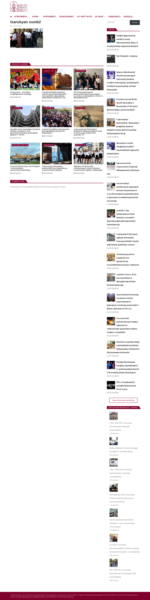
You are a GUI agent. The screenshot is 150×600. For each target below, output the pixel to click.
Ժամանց (128, 17)
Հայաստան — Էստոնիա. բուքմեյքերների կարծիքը (20, 93)
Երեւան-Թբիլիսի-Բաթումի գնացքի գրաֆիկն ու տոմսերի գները (123, 449)
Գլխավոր (15, 70)
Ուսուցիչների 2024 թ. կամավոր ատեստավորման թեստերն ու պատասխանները (122, 498)
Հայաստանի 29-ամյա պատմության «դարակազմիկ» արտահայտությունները (25, 168)
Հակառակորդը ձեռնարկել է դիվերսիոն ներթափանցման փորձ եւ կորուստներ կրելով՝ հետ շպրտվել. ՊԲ (88, 132)
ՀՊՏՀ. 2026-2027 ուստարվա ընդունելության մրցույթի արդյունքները (120, 426)
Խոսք (35, 17)
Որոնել (134, 22)
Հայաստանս (114, 17)
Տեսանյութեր (66, 17)
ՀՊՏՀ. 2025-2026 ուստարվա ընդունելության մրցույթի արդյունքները (120, 473)
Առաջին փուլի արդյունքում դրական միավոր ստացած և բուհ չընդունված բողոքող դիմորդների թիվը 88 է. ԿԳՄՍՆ (25, 132)
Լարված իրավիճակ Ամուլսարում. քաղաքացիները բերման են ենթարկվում (56, 131)
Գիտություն (49, 17)
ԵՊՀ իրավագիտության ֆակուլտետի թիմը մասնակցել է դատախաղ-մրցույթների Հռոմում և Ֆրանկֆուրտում (88, 95)
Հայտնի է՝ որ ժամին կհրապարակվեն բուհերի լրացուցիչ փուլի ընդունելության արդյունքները (124, 548)
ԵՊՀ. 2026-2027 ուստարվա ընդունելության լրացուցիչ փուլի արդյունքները (122, 573)
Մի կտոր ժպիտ (23, 145)
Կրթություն (20, 17)
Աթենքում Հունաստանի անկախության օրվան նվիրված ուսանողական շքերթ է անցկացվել (88, 168)
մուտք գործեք (27, 187)
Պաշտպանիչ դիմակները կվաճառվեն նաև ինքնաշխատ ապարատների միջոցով (54, 168)
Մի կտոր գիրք (84, 17)
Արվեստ (99, 17)
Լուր (20, 70)
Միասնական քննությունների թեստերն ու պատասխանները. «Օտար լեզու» (122, 523)
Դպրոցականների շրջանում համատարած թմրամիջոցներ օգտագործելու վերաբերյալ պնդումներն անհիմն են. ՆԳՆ (54, 95)
